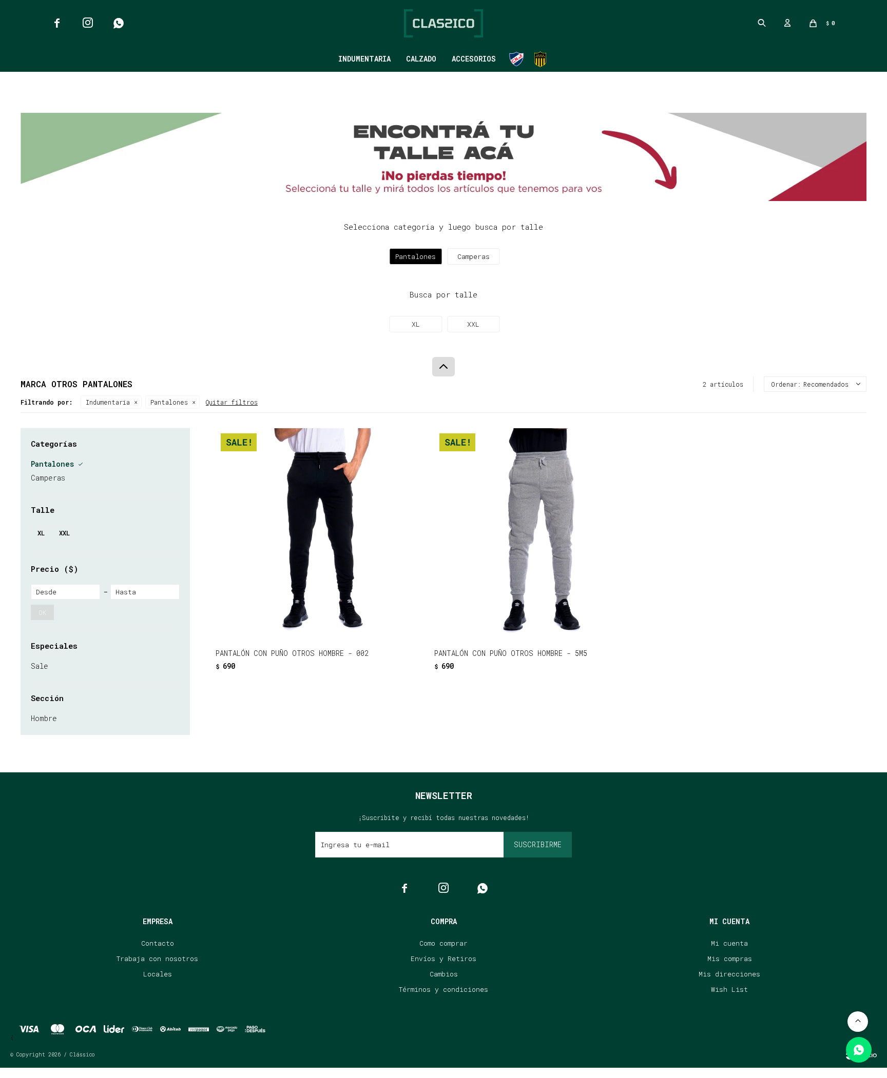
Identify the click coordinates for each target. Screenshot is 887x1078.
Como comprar (443, 943)
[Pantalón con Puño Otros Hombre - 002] (320, 532)
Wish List (729, 989)
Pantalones (169, 402)
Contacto (157, 943)
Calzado (421, 59)
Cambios (444, 974)
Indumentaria (364, 59)
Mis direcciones (729, 974)
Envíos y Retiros (443, 958)
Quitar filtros (232, 402)
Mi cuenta (729, 943)
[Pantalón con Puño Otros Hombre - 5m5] (538, 532)
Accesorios (474, 59)
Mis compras (729, 958)
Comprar (357, 623)
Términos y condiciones (443, 989)
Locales (157, 974)
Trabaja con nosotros (157, 958)
